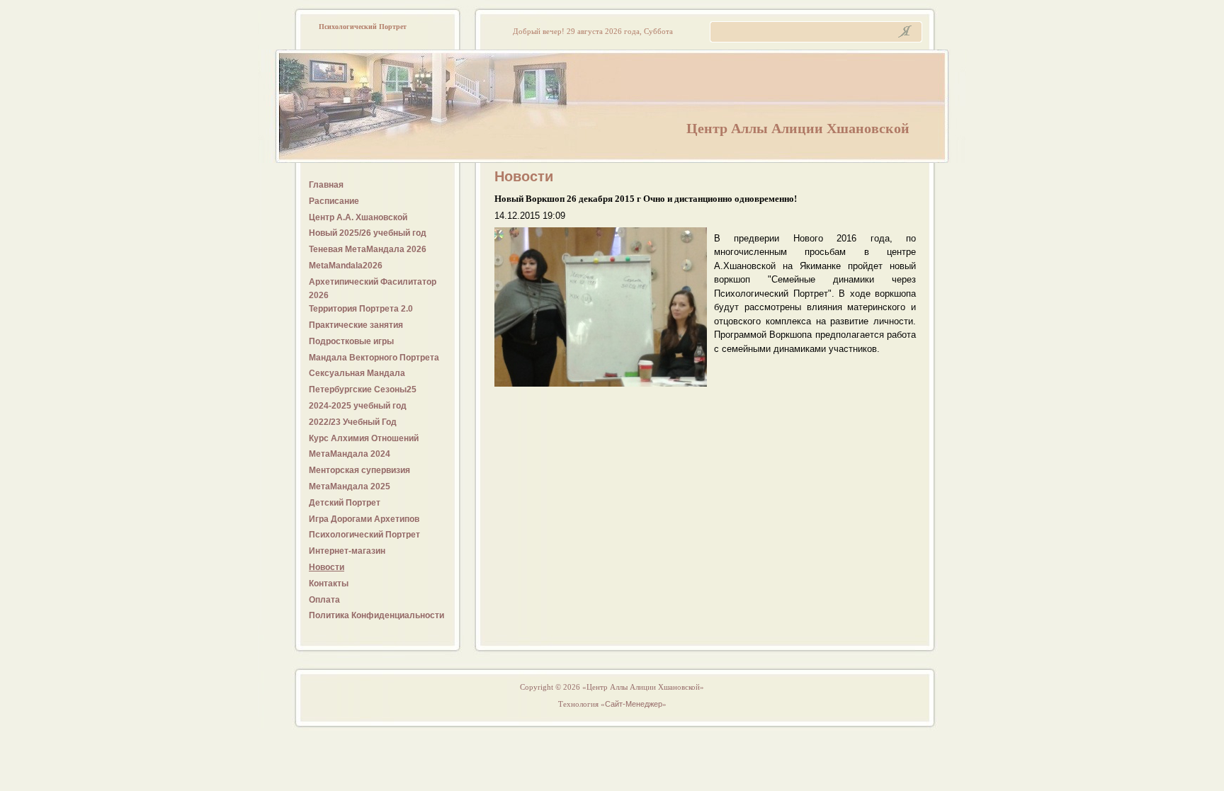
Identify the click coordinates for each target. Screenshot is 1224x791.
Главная (326, 185)
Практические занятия (356, 325)
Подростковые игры (351, 341)
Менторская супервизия (359, 470)
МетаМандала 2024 (349, 454)
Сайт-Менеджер (633, 704)
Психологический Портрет (364, 535)
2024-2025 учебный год (358, 406)
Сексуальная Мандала (357, 373)
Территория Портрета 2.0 (361, 309)
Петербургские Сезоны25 (362, 389)
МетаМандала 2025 (349, 486)
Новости (326, 567)
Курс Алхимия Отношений (364, 438)
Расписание (334, 201)
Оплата (324, 600)
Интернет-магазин (347, 551)
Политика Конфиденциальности (376, 615)
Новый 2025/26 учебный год (367, 233)
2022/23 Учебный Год (353, 422)
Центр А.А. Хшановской (358, 217)
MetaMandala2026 (345, 266)
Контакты (328, 583)
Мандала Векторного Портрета (374, 358)
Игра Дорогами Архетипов (364, 519)
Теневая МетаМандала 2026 (367, 249)
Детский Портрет (344, 503)
